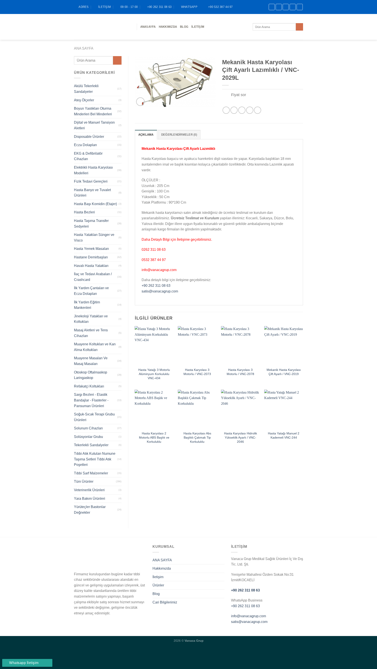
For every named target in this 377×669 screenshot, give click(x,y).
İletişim (197, 26)
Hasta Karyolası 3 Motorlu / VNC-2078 (240, 372)
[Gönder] (299, 27)
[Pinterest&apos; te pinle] (249, 110)
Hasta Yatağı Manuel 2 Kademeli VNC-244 (283, 435)
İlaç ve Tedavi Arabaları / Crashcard (93, 277)
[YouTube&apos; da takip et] (299, 7)
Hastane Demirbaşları (91, 257)
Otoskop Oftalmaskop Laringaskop (90, 375)
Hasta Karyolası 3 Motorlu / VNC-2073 (197, 372)
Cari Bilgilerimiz (165, 602)
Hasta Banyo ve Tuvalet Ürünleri (92, 192)
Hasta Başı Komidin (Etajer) (95, 204)
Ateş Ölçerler (84, 100)
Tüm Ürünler (83, 481)
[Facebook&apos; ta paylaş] (226, 110)
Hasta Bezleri (84, 212)
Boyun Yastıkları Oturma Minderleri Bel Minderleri (93, 111)
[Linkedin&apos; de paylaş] (257, 110)
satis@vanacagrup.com (160, 291)
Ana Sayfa (83, 48)
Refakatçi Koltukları (89, 386)
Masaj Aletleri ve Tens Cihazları (91, 333)
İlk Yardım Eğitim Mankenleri (87, 305)
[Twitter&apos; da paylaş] (234, 110)
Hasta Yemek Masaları (91, 249)
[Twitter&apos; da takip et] (286, 7)
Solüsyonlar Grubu (88, 437)
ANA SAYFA (162, 560)
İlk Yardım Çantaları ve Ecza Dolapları (91, 291)
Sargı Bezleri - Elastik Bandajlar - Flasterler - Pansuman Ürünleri (91, 400)
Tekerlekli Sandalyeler (91, 445)
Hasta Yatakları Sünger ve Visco (94, 237)
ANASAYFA (148, 26)
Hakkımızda (168, 26)
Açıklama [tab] (146, 134)
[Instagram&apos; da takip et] (279, 7)
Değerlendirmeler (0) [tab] (179, 134)
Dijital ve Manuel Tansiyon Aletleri (94, 125)
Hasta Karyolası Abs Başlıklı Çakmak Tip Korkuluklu (197, 437)
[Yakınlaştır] (140, 101)
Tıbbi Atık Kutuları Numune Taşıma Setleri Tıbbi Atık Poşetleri (94, 459)
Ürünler (158, 585)
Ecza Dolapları (85, 145)
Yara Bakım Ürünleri (89, 498)
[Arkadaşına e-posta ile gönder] (241, 110)
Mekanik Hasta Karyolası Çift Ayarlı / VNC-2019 (284, 372)
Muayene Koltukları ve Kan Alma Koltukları (95, 347)
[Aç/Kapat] (226, 95)
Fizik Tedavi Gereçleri (91, 181)
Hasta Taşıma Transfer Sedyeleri (91, 223)
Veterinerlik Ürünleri (89, 490)
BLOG (184, 26)
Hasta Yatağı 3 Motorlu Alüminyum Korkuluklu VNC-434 (154, 374)
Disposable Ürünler (89, 136)
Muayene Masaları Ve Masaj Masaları (91, 361)
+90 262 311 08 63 (156, 285)
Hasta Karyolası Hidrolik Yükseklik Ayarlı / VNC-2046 (240, 437)
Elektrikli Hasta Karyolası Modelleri (93, 170)
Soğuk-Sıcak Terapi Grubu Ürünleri (94, 417)
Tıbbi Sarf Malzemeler (91, 473)
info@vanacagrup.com (248, 616)
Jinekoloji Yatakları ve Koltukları (91, 319)
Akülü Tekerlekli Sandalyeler (86, 88)
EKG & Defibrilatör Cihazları (88, 156)
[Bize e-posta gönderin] (293, 7)
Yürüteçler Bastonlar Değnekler (90, 509)
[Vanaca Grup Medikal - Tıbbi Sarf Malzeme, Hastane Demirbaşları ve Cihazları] (102, 27)
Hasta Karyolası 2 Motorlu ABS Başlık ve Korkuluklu (154, 437)
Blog (156, 594)
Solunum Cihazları (88, 428)
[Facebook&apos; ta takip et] (272, 7)
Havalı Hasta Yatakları (91, 266)
